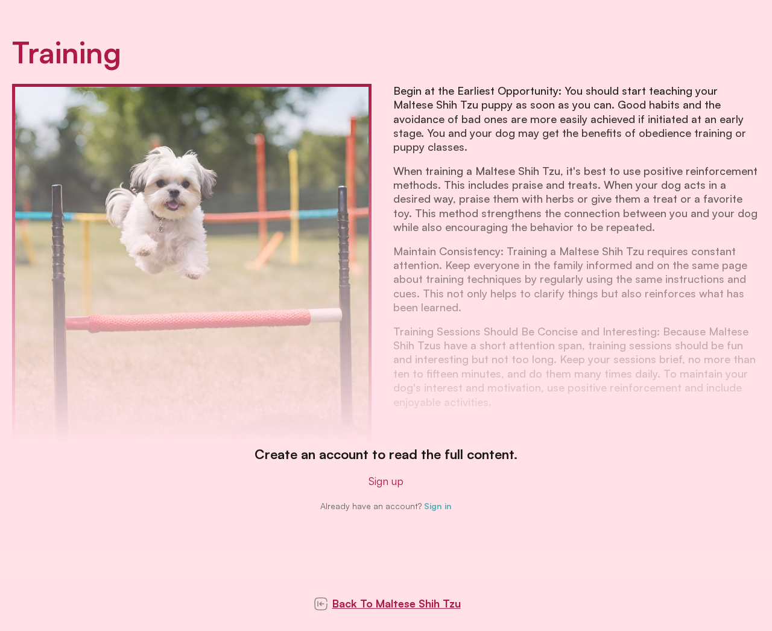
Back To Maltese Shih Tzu (396, 603)
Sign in (438, 506)
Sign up (386, 480)
